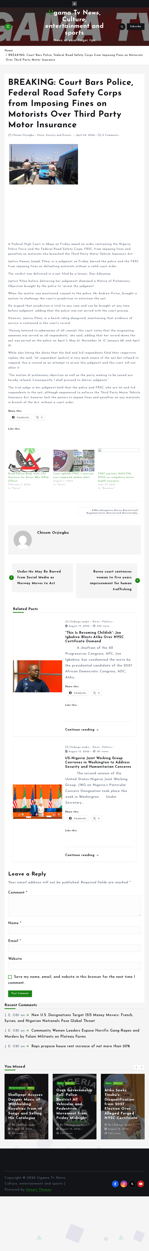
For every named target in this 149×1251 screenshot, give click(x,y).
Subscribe (135, 26)
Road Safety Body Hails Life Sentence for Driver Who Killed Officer (28, 477)
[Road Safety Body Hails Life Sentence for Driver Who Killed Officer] (28, 460)
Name (14, 923)
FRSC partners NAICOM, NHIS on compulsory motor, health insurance (116, 477)
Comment (17, 892)
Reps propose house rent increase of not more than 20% (80, 1046)
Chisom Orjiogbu (23, 135)
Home (9, 50)
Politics (107, 621)
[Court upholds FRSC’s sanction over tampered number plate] (73, 460)
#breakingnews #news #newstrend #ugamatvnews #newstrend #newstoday (112, 511)
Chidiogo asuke (79, 621)
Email (14, 941)
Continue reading (80, 729)
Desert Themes (38, 1189)
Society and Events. (59, 135)
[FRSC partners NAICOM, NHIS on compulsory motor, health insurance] (118, 460)
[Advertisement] (74, 216)
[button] (136, 1067)
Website (15, 959)
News (40, 135)
